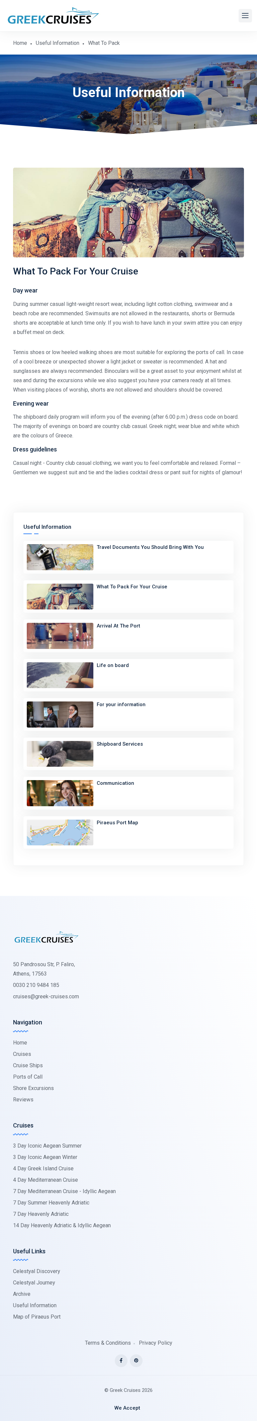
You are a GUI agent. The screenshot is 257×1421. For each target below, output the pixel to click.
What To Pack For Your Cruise (132, 587)
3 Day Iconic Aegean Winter (45, 1157)
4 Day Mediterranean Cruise (45, 1180)
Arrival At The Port (118, 626)
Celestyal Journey (34, 1282)
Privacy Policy (155, 1343)
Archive (21, 1294)
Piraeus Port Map (117, 823)
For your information (121, 704)
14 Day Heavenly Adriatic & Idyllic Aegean (62, 1225)
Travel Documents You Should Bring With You (150, 547)
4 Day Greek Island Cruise (43, 1168)
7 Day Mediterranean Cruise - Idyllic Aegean (64, 1191)
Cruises (22, 1054)
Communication (115, 783)
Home (20, 43)
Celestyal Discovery (36, 1271)
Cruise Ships (28, 1065)
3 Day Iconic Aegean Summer (47, 1146)
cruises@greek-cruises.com (46, 996)
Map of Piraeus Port (37, 1317)
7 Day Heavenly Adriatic (41, 1214)
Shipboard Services (120, 744)
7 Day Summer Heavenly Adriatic (51, 1202)
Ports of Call (27, 1077)
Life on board (113, 665)
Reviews (23, 1099)
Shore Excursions (33, 1088)
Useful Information (57, 43)
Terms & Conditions (108, 1343)
